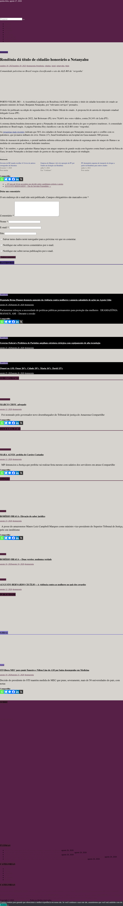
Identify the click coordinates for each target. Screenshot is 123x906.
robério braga (51, 898)
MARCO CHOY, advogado (13, 404)
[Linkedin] (17, 179)
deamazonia (31, 66)
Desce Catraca (5, 449)
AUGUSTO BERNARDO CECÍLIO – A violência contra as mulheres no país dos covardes (43, 584)
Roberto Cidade (40, 898)
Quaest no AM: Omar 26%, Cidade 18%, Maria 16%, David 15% (31, 368)
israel (54, 66)
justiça (41, 895)
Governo (13, 895)
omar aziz (81, 895)
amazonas (21, 890)
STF (62, 898)
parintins (102, 894)
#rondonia (40, 66)
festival (108, 891)
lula (45, 895)
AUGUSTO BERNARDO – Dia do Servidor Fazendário (28, 186)
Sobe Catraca (5, 399)
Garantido (115, 891)
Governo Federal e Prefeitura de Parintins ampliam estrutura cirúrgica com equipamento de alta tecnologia (50, 342)
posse (112, 895)
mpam (67, 895)
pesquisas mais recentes (14, 131)
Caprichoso (48, 891)
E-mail (4, 227)
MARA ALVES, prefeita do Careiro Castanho (22, 454)
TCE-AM (68, 898)
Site (2, 233)
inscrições (35, 895)
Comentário (7, 215)
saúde (58, 898)
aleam (11, 891)
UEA (82, 898)
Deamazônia (94, 891)
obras (72, 895)
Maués (61, 895)
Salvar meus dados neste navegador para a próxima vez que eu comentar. (39, 239)
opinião (94, 895)
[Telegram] (6, 179)
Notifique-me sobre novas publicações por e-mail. (28, 251)
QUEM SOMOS (6, 719)
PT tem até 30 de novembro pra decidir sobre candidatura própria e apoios (34, 184)
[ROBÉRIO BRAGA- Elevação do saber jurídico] (23, 507)
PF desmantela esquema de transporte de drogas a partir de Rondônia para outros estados (98, 164)
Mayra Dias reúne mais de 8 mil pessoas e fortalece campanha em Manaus (33, 850)
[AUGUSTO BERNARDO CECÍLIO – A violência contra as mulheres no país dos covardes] (8, 575)
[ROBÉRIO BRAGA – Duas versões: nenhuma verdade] (8, 550)
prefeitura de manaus (17, 898)
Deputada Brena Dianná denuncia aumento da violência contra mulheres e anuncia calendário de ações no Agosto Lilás (55, 299)
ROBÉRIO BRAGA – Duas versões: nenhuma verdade (26, 559)
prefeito (118, 895)
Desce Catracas (10, 39)
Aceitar (3, 905)
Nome (4, 221)
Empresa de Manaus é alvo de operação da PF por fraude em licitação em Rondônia (57, 164)
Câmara (72, 891)
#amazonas (4, 891)
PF (110, 895)
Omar (75, 895)
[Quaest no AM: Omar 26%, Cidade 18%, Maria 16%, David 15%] (8, 359)
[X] (21, 179)
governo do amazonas (25, 895)
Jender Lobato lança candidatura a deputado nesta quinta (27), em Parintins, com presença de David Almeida (46, 859)
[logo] (6, 717)
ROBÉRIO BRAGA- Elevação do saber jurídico (22, 516)
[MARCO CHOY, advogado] (7, 395)
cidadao (48, 66)
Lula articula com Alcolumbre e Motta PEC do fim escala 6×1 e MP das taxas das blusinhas (39, 852)
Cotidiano (8, 30)
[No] (8, 905)
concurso (67, 891)
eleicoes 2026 (102, 891)
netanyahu (60, 66)
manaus (53, 894)
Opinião (8, 28)
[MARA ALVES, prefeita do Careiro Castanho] (7, 445)
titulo (67, 66)
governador (5, 895)
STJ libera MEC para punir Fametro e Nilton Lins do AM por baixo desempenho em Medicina (44, 670)
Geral (7, 32)
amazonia (31, 891)
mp (64, 895)
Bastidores (9, 35)
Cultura (7, 26)
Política (7, 41)
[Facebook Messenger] (10, 179)
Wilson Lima (91, 898)
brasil (43, 891)
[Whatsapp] (2, 179)
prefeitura (4, 898)
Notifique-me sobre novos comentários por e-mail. (28, 245)
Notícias (8, 24)
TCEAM (76, 898)
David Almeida (82, 891)
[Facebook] (13, 179)
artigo (38, 891)
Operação (88, 895)
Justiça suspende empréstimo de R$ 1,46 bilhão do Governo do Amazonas (33, 855)
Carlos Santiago (58, 891)
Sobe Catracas (10, 37)
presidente (29, 898)
